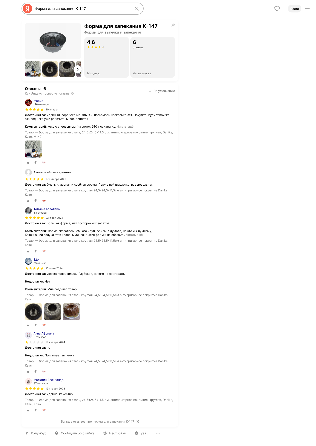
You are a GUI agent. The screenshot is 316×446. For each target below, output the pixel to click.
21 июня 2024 (54, 268)
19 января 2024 (55, 342)
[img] (34, 109)
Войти (294, 9)
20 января (52, 109)
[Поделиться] (173, 25)
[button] (33, 69)
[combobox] (81, 8)
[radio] (28, 162)
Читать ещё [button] (125, 126)
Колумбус (38, 433)
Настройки (117, 433)
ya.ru (144, 433)
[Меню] (307, 8)
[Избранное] (277, 8)
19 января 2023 (55, 388)
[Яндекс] (27, 8)
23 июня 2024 (54, 217)
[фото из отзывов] (33, 149)
